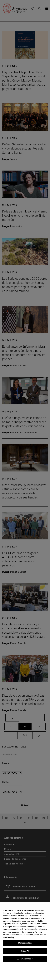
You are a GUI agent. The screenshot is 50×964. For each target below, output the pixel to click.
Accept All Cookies (24, 958)
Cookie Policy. (8, 937)
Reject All (25, 951)
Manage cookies (25, 943)
